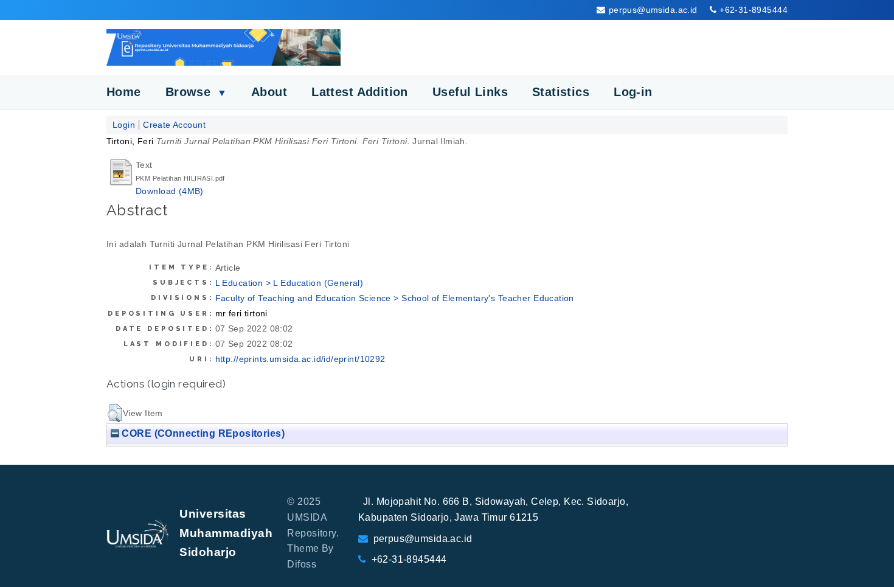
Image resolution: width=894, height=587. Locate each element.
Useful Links (470, 92)
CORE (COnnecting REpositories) (202, 433)
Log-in (633, 92)
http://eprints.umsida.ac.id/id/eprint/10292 (300, 359)
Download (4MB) (170, 191)
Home (123, 92)
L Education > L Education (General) (289, 283)
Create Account (174, 125)
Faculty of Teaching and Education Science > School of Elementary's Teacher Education (394, 298)
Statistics (560, 92)
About (269, 92)
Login (124, 125)
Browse (196, 92)
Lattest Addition (359, 92)
